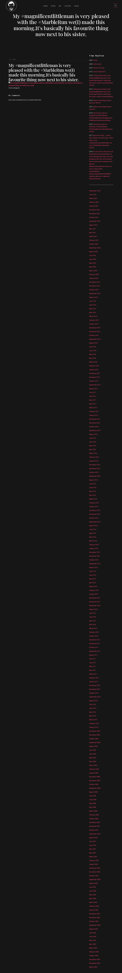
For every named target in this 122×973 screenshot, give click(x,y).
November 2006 (94, 872)
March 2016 (93, 453)
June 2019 (92, 305)
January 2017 (93, 415)
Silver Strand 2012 (99, 72)
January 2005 (93, 956)
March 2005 (93, 948)
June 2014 (92, 529)
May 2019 (92, 309)
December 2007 (94, 822)
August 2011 (93, 655)
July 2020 (92, 255)
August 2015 (93, 480)
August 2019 (93, 297)
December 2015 (94, 465)
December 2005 (94, 914)
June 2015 (92, 487)
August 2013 (93, 567)
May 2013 (92, 579)
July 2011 (92, 659)
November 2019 (94, 286)
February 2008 (94, 815)
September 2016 (94, 430)
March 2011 (93, 674)
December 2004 (94, 959)
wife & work (97, 64)
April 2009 (92, 761)
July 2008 (92, 796)
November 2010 (94, 689)
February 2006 (94, 906)
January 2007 (93, 864)
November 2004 (94, 963)
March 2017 (93, 408)
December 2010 (94, 685)
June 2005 (92, 937)
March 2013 (93, 586)
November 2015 (94, 468)
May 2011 (92, 666)
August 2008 (93, 792)
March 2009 (93, 765)
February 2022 (94, 202)
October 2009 (93, 739)
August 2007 (93, 838)
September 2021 (94, 221)
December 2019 (94, 282)
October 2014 (93, 518)
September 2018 (94, 339)
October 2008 (93, 784)
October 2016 (93, 427)
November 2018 (94, 331)
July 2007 (92, 841)
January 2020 (93, 278)
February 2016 (94, 457)
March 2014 (93, 541)
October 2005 (93, 921)
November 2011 (94, 644)
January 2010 (93, 727)
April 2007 (92, 853)
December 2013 (94, 552)
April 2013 (92, 583)
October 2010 (93, 693)
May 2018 (92, 354)
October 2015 (93, 472)
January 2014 (93, 548)
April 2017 (92, 404)
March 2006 (93, 902)
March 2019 (93, 316)
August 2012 (93, 609)
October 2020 (93, 244)
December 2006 (94, 868)
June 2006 (92, 891)
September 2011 (94, 651)
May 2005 (92, 940)
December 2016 (94, 419)
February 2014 (94, 545)
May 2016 (92, 446)
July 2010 (92, 704)
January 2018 (93, 370)
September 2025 (94, 191)
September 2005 (94, 925)
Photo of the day (99, 68)
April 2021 (92, 233)
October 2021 (93, 217)
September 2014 (94, 522)
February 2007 (94, 860)
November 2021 (94, 214)
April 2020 (92, 267)
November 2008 (94, 781)
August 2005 (93, 929)
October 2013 (93, 560)
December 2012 (94, 598)
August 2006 (93, 883)
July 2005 (92, 933)
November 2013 (94, 556)
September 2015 (94, 476)
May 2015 (92, 491)
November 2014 (94, 514)
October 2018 (93, 335)
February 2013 (94, 590)
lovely (95, 60)
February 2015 (94, 503)
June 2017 (92, 396)
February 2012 (94, 632)
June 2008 (92, 800)
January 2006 (93, 910)
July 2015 (92, 484)
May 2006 (92, 895)
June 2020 (92, 259)
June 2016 (92, 442)
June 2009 (92, 754)
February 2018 (94, 366)
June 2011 (92, 663)
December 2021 (94, 210)
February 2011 (94, 678)
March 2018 (93, 362)
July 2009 (92, 750)
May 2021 (92, 229)
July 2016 (92, 438)
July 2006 (92, 887)
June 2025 (92, 194)
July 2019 (92, 301)
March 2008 (93, 811)
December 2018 (94, 328)
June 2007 (92, 845)
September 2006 (94, 879)
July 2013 (92, 571)
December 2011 (94, 640)
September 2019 (94, 293)
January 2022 (93, 206)
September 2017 (94, 385)
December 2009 (94, 731)
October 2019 (93, 290)
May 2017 (92, 400)
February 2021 (94, 240)
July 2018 (92, 347)
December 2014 (94, 510)
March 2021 (93, 236)
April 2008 (92, 807)
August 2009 (93, 746)
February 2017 (94, 411)
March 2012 (93, 628)
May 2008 (92, 803)
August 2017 (93, 389)
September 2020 (94, 248)
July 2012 (92, 613)
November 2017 (94, 377)
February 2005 (94, 952)
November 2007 (94, 826)
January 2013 (93, 594)
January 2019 (93, 324)
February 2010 (94, 723)
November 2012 (94, 602)
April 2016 (92, 449)
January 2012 (93, 636)
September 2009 (94, 742)
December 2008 (94, 777)
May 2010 (92, 712)
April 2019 (92, 312)
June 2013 (92, 575)
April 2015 (92, 495)
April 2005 (92, 944)
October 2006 (93, 876)
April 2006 (92, 898)
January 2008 (93, 819)
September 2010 (94, 697)
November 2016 (94, 423)
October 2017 (93, 381)
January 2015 (93, 507)
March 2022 (93, 198)
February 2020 (94, 274)
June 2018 (92, 351)
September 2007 (94, 834)
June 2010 (92, 708)
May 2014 (92, 533)
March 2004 (93, 967)
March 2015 (93, 499)
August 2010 (93, 701)
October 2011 (93, 647)
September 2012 (94, 605)
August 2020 (93, 252)
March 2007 (93, 857)
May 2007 (92, 849)
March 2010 (93, 720)
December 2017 (94, 373)
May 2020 (92, 263)
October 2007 (93, 830)
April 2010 (92, 716)
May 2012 (92, 621)
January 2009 (93, 773)
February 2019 (94, 320)
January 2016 (93, 461)
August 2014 (93, 526)
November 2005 (94, 917)
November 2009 (94, 735)
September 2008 (94, 788)
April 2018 (92, 358)
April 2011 (92, 670)
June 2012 (92, 617)
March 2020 (93, 271)
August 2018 (93, 343)
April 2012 (92, 624)
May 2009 (92, 758)
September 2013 (94, 564)
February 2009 (94, 769)
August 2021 (93, 225)
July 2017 (92, 392)
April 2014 (92, 537)
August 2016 (93, 434)
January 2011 (93, 682)
